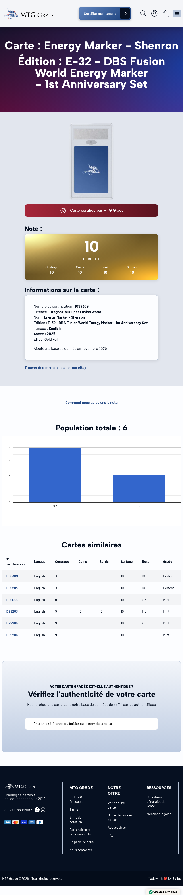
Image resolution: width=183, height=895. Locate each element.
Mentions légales (159, 814)
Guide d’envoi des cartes (120, 817)
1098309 (12, 576)
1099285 (12, 623)
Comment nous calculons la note (91, 402)
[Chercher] (143, 13)
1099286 (12, 635)
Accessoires (117, 827)
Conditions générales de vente (156, 801)
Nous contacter (80, 850)
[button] (177, 13)
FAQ (111, 835)
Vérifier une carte (116, 805)
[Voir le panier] (165, 13)
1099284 (12, 588)
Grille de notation (75, 819)
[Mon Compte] (154, 13)
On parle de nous (81, 842)
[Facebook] (37, 809)
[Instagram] (43, 809)
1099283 (12, 611)
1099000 (12, 600)
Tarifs (73, 809)
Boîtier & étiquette (76, 799)
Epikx (176, 878)
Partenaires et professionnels (80, 832)
